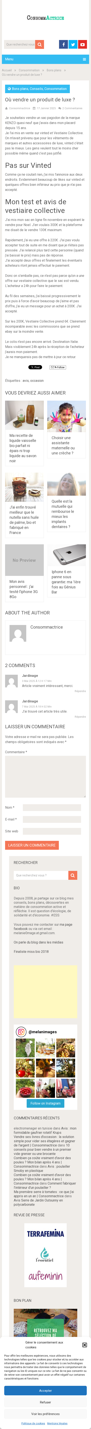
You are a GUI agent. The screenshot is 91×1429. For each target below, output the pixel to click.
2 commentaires (72, 108)
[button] (85, 1345)
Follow (61, 367)
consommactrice (46, 627)
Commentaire (16, 752)
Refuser (45, 1402)
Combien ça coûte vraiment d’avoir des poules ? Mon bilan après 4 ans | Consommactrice (42, 1162)
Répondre (80, 691)
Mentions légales (57, 1423)
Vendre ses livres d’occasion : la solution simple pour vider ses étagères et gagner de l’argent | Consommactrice (44, 1141)
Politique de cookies (33, 1423)
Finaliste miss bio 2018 (31, 952)
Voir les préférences (45, 1414)
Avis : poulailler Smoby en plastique (42, 1168)
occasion (37, 381)
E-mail (11, 819)
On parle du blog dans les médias (38, 942)
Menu (9, 59)
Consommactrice (19, 108)
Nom (9, 808)
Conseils (36, 89)
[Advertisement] (45, 991)
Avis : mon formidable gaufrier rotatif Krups (45, 1130)
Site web (11, 831)
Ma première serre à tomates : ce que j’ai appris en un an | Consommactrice (44, 1194)
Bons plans (54, 70)
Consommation (29, 70)
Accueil (7, 70)
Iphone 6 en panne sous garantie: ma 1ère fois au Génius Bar (66, 582)
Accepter (45, 1391)
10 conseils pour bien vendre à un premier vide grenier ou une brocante (42, 1149)
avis (26, 381)
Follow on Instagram (45, 1103)
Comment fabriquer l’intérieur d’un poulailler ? (45, 1185)
